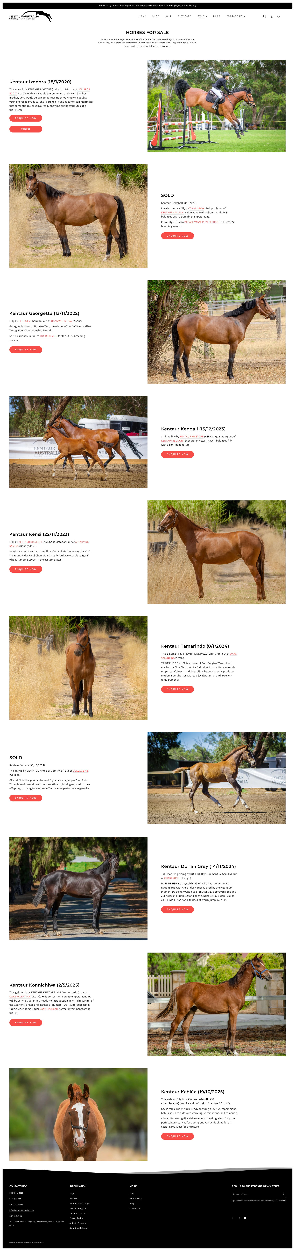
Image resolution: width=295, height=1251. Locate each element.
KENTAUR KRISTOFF (192, 436)
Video (25, 129)
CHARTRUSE (171, 878)
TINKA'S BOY (196, 208)
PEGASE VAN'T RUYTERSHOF (201, 222)
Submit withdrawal (78, 1228)
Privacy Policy (76, 1218)
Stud (132, 1193)
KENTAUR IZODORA (172, 440)
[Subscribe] (284, 1194)
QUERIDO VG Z (48, 336)
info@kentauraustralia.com (21, 1210)
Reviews (73, 1198)
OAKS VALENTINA (61, 321)
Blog (132, 1203)
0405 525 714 (15, 1199)
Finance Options (77, 1213)
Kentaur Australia (22, 1242)
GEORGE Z (24, 321)
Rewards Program (77, 1208)
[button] (264, 16)
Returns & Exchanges (79, 1203)
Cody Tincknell (49, 1009)
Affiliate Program (77, 1223)
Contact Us (135, 1208)
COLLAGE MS (80, 770)
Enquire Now (26, 118)
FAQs (71, 1193)
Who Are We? (136, 1198)
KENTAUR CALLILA (172, 212)
